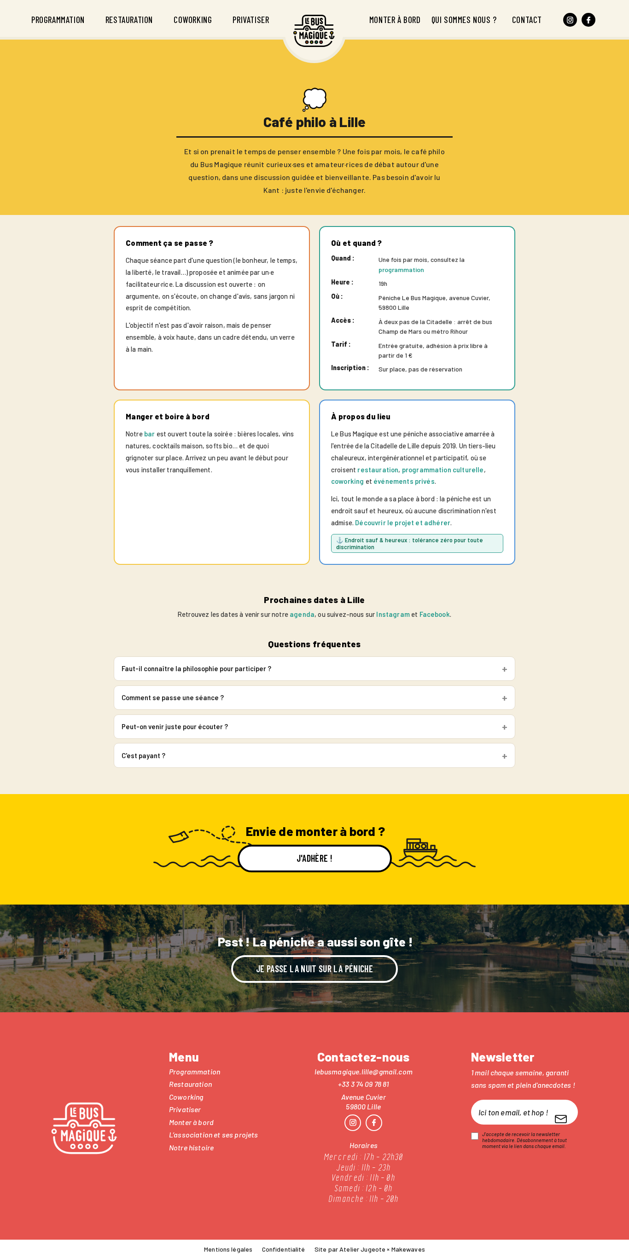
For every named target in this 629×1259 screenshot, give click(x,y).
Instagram (392, 614)
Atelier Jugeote (362, 1249)
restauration (377, 469)
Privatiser (251, 19)
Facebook (434, 614)
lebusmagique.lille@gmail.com (363, 1071)
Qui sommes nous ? (464, 19)
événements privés (404, 481)
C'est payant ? (143, 755)
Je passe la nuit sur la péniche (314, 968)
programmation (401, 269)
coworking (347, 481)
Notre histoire (191, 1147)
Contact (527, 19)
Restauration (129, 19)
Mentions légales (228, 1249)
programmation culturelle (443, 469)
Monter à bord (395, 19)
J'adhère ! (315, 858)
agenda (302, 614)
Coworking (193, 19)
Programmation (58, 19)
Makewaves (408, 1249)
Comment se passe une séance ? (173, 697)
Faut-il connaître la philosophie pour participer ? (196, 668)
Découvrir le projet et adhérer (402, 522)
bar (149, 433)
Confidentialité (283, 1249)
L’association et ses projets (213, 1134)
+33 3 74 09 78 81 (363, 1083)
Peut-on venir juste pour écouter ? (175, 726)
